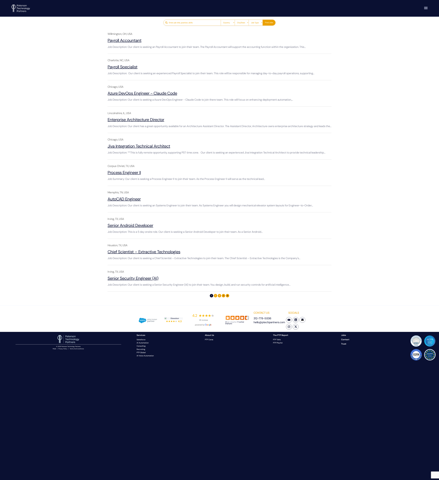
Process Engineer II (124, 172)
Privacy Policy (62, 349)
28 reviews (203, 320)
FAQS (54, 349)
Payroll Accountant (124, 40)
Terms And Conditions (77, 349)
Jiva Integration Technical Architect (139, 146)
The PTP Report (280, 335)
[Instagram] (289, 327)
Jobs (343, 335)
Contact (345, 339)
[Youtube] (289, 320)
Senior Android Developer (130, 225)
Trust (343, 343)
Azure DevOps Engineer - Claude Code (142, 93)
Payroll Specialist (122, 66)
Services (141, 335)
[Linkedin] (295, 320)
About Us (209, 335)
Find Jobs (269, 22)
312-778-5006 (262, 318)
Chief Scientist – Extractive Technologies (144, 251)
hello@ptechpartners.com (269, 322)
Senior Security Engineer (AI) (133, 278)
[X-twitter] (295, 327)
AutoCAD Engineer (124, 199)
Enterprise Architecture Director (136, 119)
